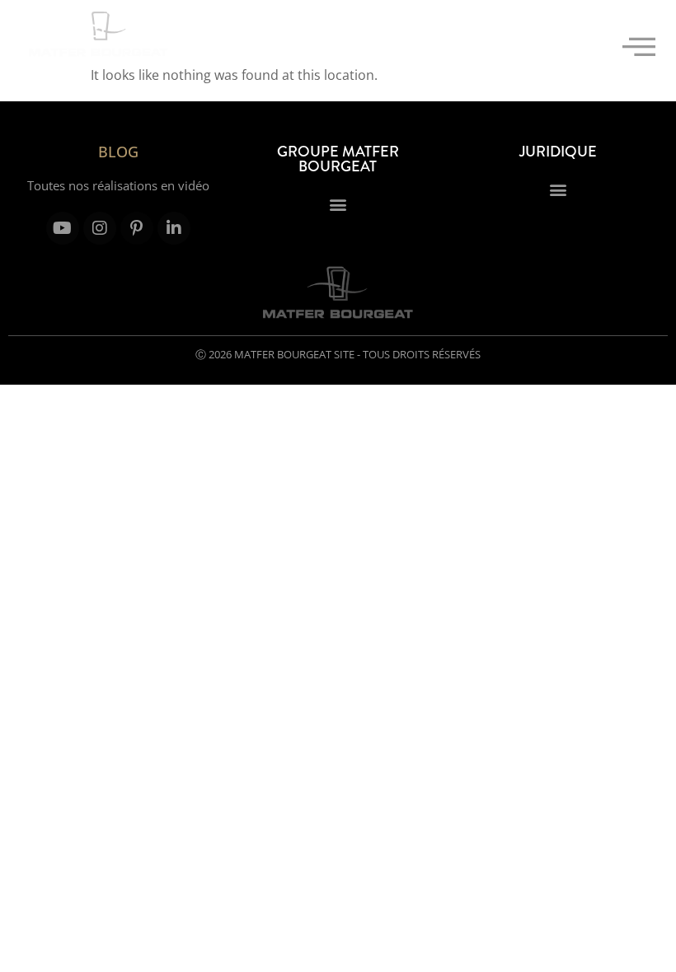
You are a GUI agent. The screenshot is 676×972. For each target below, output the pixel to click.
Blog (118, 151)
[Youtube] (62, 228)
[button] (638, 47)
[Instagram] (99, 228)
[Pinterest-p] (136, 228)
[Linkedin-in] (173, 228)
